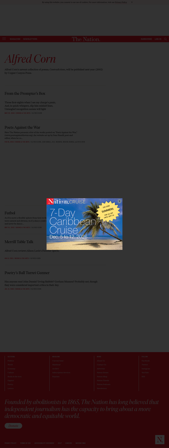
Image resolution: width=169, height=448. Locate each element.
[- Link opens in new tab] (84, 224)
